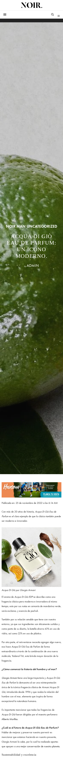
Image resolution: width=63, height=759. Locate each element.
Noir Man (16, 226)
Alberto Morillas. (10, 719)
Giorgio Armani (9, 678)
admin (33, 265)
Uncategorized (42, 226)
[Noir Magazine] (31, 5)
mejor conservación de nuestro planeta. (40, 746)
